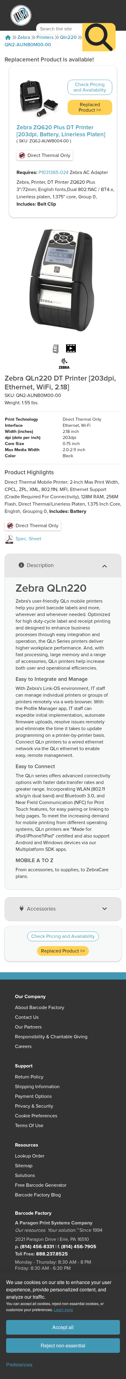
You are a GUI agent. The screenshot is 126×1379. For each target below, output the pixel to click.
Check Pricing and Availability (89, 87)
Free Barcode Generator (40, 1185)
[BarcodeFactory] (20, 15)
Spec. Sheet (27, 538)
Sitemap (23, 1165)
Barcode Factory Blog (38, 1195)
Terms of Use (29, 1125)
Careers (23, 1046)
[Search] (99, 37)
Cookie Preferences (36, 1115)
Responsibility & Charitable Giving (51, 1036)
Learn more (63, 1309)
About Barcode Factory (39, 1007)
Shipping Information (37, 1086)
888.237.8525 (52, 1254)
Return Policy (29, 1076)
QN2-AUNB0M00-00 (28, 44)
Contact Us (27, 1017)
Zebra (23, 37)
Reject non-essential (63, 1345)
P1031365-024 (54, 172)
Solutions (25, 1175)
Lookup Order (29, 1156)
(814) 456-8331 (37, 1246)
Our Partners (28, 1027)
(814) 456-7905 (78, 1246)
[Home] (8, 37)
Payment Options (33, 1096)
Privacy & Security (34, 1106)
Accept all (63, 1327)
